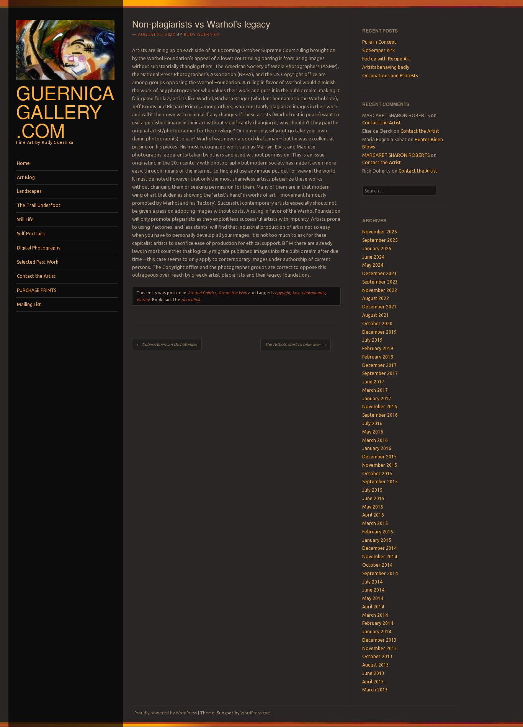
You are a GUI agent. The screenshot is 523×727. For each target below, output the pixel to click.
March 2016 (375, 440)
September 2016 (380, 414)
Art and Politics (202, 292)
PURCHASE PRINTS (36, 290)
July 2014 (372, 581)
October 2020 (377, 323)
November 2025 (379, 231)
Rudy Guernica (202, 34)
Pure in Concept (379, 41)
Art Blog (26, 177)
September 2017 (380, 373)
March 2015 (375, 523)
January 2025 (376, 248)
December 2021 (379, 306)
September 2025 (380, 240)
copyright (281, 292)
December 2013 (379, 639)
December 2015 (379, 456)
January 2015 (376, 540)
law (296, 292)
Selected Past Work (37, 261)
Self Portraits (31, 233)
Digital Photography (38, 247)
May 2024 (372, 264)
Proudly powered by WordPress (165, 713)
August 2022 (375, 298)
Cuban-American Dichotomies (167, 344)
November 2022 (379, 290)
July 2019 (372, 339)
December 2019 (379, 331)
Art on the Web (233, 292)
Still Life (25, 219)
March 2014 (375, 615)
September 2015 (380, 481)
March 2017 (375, 390)
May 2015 (372, 506)
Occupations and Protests (390, 75)
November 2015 (379, 465)
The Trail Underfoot (38, 205)
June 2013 (373, 673)
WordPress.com (255, 713)
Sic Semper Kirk (378, 50)
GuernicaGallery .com (65, 111)
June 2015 (373, 498)
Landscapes (29, 191)
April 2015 (373, 514)
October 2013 (377, 656)
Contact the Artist (36, 276)
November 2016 (379, 406)
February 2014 (377, 623)
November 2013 (379, 648)
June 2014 (373, 589)
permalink (190, 299)
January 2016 (376, 448)
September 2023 (380, 281)
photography (313, 292)
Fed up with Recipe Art (386, 58)
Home (23, 163)
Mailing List (29, 304)
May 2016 (372, 431)
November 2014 (379, 556)
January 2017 (376, 398)
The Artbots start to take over (295, 344)
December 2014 (379, 548)
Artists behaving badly (385, 67)
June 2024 (373, 256)
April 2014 (373, 606)
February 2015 (377, 531)
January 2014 (376, 631)
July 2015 (372, 489)
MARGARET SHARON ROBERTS (396, 155)
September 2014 (380, 573)
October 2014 (377, 564)
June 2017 (373, 381)
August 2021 (375, 315)
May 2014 (372, 598)
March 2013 (375, 689)
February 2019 (377, 348)
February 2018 (377, 356)
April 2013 (373, 681)
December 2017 (379, 365)
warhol (143, 299)
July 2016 (372, 423)
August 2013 (375, 664)
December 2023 (379, 273)
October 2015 (377, 473)
